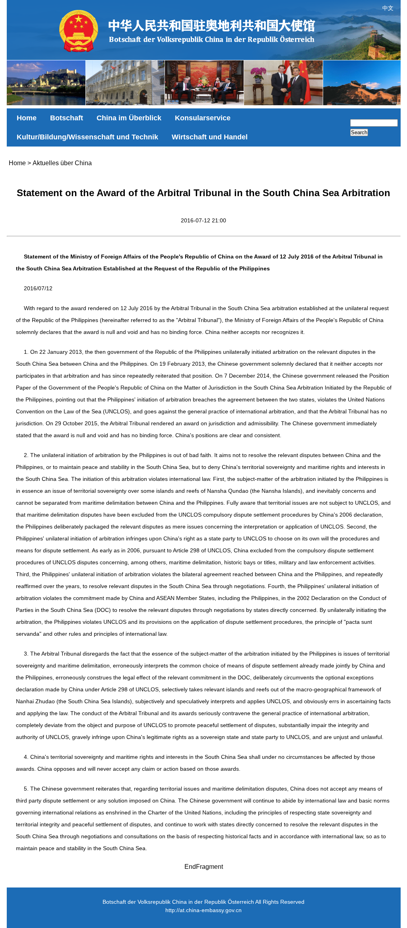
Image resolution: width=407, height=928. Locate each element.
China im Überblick (129, 118)
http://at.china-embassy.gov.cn (203, 910)
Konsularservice (203, 118)
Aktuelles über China (62, 163)
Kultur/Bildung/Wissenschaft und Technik (87, 137)
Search (359, 132)
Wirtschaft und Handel (210, 137)
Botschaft (66, 118)
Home (27, 118)
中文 (387, 8)
